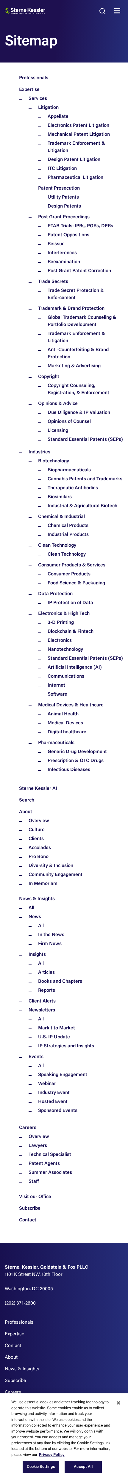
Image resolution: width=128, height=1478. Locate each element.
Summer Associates (50, 1172)
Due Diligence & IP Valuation (79, 412)
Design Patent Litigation (74, 159)
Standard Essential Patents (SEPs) (85, 439)
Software (57, 694)
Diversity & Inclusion (51, 865)
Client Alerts (42, 1001)
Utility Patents (63, 197)
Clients (36, 838)
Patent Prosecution (59, 188)
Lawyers (38, 1145)
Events (36, 1057)
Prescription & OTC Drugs (76, 760)
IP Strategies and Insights (66, 1046)
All (31, 908)
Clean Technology (57, 545)
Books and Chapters (60, 981)
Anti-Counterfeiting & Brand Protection (78, 353)
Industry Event (54, 1092)
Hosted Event (53, 1101)
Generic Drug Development (77, 751)
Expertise (29, 89)
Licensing (58, 430)
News (35, 917)
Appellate (58, 116)
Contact (27, 1220)
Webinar (47, 1083)
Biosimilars (60, 497)
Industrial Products (68, 534)
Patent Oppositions (68, 235)
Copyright (48, 376)
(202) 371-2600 (20, 1303)
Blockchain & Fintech (70, 631)
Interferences (62, 253)
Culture (37, 830)
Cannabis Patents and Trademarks (85, 479)
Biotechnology (53, 461)
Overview (39, 821)
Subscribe (29, 1208)
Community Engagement (55, 874)
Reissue (56, 244)
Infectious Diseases (69, 769)
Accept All (83, 1467)
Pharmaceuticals (56, 742)
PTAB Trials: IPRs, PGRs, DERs (80, 226)
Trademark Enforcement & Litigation (76, 147)
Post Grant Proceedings (64, 217)
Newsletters (42, 1010)
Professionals (33, 78)
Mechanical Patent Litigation (79, 134)
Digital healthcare (67, 732)
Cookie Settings (41, 1467)
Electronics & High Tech (64, 613)
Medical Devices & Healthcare (71, 705)
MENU (118, 11)
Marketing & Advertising (74, 366)
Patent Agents (44, 1163)
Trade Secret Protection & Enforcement (76, 294)
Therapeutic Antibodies (73, 488)
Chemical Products (68, 525)
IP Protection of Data (70, 603)
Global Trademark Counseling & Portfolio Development (82, 321)
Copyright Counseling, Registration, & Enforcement (78, 389)
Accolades (40, 847)
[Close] (118, 1403)
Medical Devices (65, 723)
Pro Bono (39, 856)
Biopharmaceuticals (69, 470)
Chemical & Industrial (61, 516)
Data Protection (55, 594)
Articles (46, 972)
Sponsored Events (57, 1110)
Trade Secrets (53, 281)
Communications (66, 676)
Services (38, 98)
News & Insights (37, 899)
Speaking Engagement (62, 1074)
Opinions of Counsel (69, 421)
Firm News (50, 943)
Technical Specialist (50, 1154)
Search (26, 800)
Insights (37, 954)
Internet (56, 685)
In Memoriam (43, 883)
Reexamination (64, 262)
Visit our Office (35, 1196)
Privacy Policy (52, 1455)
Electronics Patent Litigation (78, 125)
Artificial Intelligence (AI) (75, 667)
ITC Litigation (62, 168)
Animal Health (63, 714)
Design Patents (64, 206)
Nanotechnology (65, 649)
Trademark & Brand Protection (71, 308)
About (25, 812)
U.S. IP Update (54, 1037)
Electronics (60, 640)
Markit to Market (56, 1028)
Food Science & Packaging (76, 583)
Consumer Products (69, 574)
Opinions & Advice (58, 403)
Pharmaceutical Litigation (75, 177)
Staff (34, 1181)
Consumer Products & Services (71, 565)
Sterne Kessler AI (38, 788)
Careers (27, 1127)
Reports (46, 990)
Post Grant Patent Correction (79, 271)
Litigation (48, 107)
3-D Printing (61, 622)
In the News (51, 934)
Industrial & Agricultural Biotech (82, 506)
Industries (39, 452)
